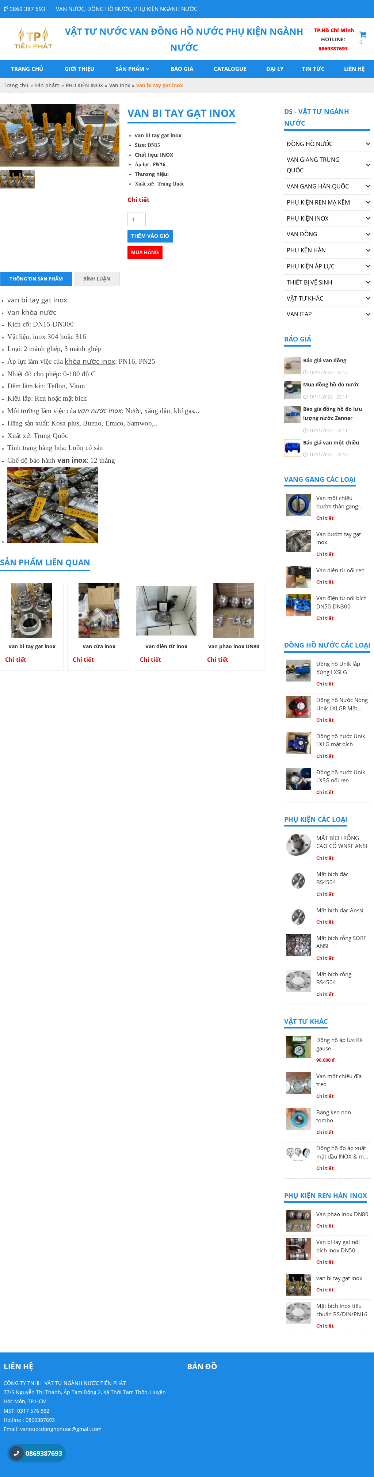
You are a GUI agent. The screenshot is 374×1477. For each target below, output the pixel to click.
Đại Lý (274, 69)
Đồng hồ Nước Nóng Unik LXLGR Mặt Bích (342, 704)
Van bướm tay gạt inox (338, 538)
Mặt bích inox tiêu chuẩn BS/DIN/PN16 (341, 1310)
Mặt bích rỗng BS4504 (333, 978)
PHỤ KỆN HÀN (306, 250)
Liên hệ (354, 69)
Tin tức (313, 69)
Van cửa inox (99, 646)
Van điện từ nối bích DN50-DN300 (341, 602)
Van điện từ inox (166, 646)
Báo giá (182, 69)
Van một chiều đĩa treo (339, 1080)
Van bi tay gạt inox (32, 646)
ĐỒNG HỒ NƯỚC (310, 144)
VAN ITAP (299, 314)
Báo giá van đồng (324, 360)
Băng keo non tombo (333, 1116)
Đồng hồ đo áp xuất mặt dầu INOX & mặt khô (342, 1152)
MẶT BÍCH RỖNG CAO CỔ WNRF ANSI (341, 842)
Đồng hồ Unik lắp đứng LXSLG (338, 668)
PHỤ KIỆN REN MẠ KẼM (318, 202)
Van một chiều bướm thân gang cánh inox (337, 502)
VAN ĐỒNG (302, 234)
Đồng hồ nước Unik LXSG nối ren (340, 776)
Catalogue (230, 69)
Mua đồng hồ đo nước (331, 384)
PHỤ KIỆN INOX (84, 85)
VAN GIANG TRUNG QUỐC (313, 165)
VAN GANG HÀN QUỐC (318, 186)
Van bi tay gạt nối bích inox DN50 (338, 1246)
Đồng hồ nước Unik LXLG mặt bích (340, 740)
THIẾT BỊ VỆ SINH (309, 282)
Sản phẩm (130, 69)
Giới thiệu (79, 69)
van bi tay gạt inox (339, 1278)
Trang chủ (27, 69)
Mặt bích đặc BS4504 (332, 878)
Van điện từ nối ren (340, 570)
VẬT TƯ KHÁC (305, 298)
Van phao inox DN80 (233, 646)
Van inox (119, 85)
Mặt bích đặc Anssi (339, 910)
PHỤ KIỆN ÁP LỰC (311, 266)
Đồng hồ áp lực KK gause (339, 1044)
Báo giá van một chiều (331, 442)
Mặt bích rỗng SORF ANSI (341, 942)
